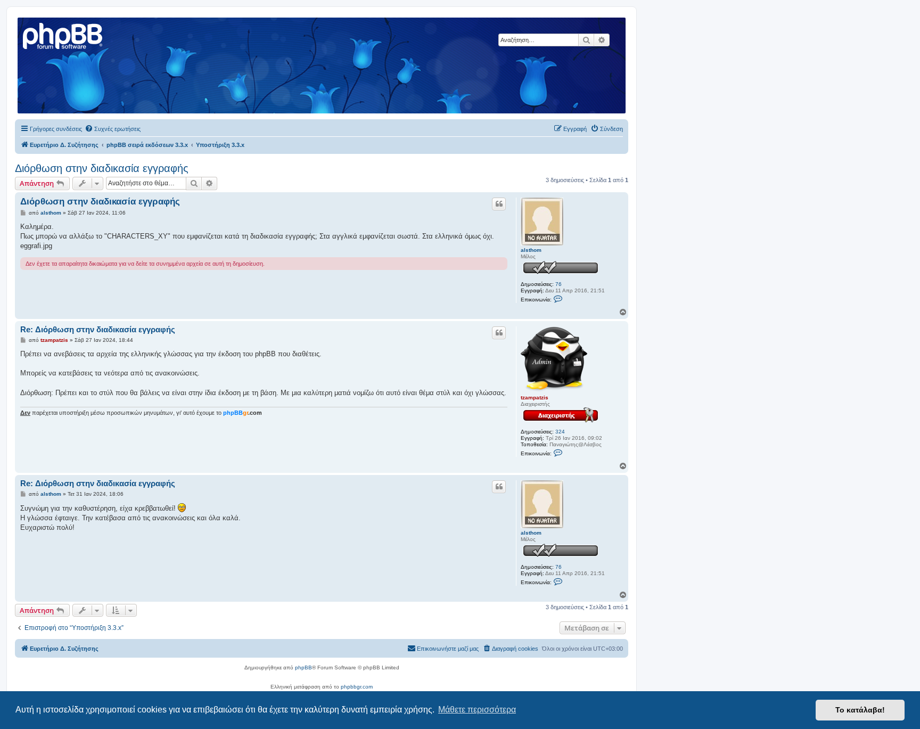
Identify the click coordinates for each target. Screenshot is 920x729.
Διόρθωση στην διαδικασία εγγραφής (101, 168)
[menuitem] (113, 128)
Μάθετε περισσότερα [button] (477, 709)
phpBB (303, 667)
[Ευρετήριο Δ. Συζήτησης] (63, 35)
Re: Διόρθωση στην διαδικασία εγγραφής (97, 329)
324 (560, 432)
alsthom (531, 250)
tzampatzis (534, 397)
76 (558, 284)
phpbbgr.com (357, 687)
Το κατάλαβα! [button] (860, 710)
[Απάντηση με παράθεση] (499, 204)
